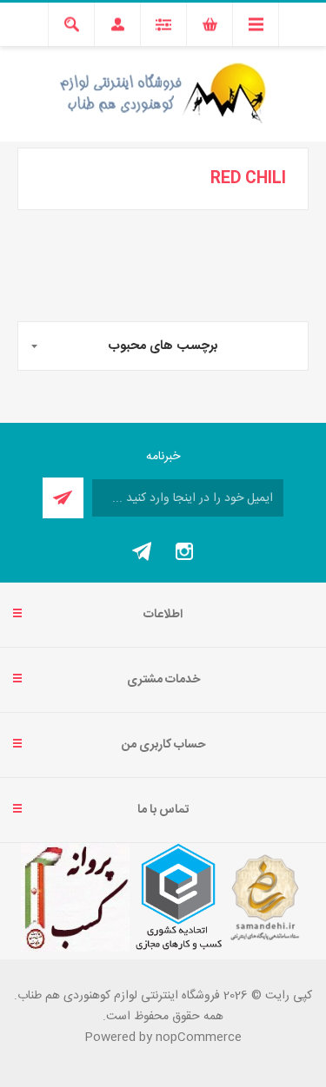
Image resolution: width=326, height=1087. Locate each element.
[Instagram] (184, 551)
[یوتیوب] (142, 551)
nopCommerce (199, 1037)
